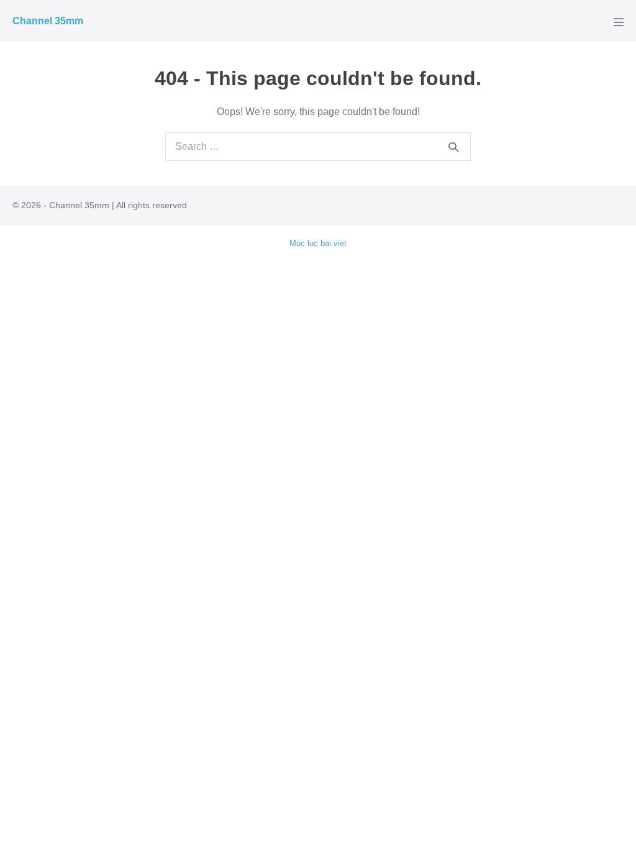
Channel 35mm (47, 21)
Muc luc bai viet (318, 243)
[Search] (453, 146)
